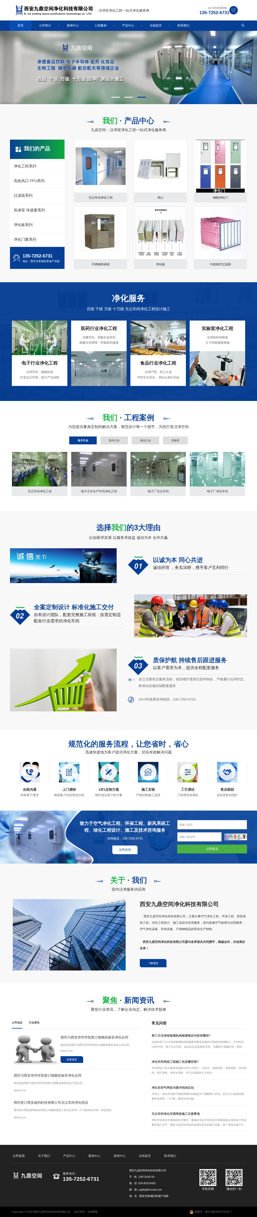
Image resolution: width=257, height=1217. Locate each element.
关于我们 (44, 1155)
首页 (20, 25)
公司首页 (19, 1155)
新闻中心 (73, 25)
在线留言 (156, 25)
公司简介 (45, 25)
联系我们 (183, 25)
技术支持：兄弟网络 (86, 1211)
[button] (115, 97)
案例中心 (94, 1155)
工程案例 (100, 25)
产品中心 (128, 25)
